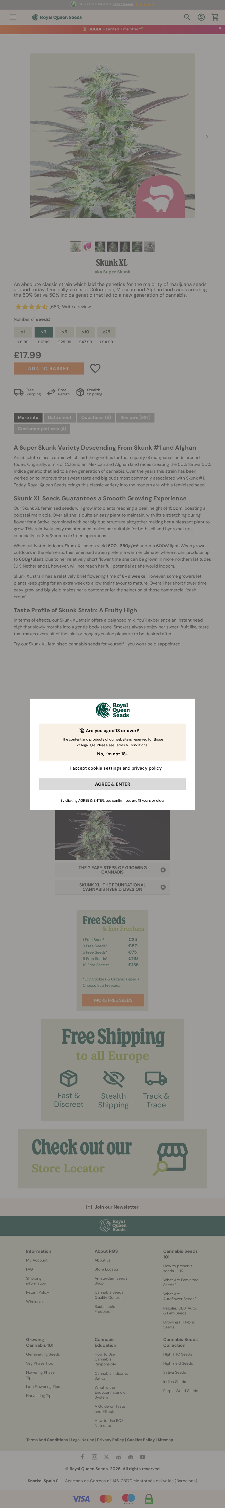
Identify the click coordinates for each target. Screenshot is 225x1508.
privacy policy (146, 768)
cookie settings (105, 768)
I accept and (116, 768)
